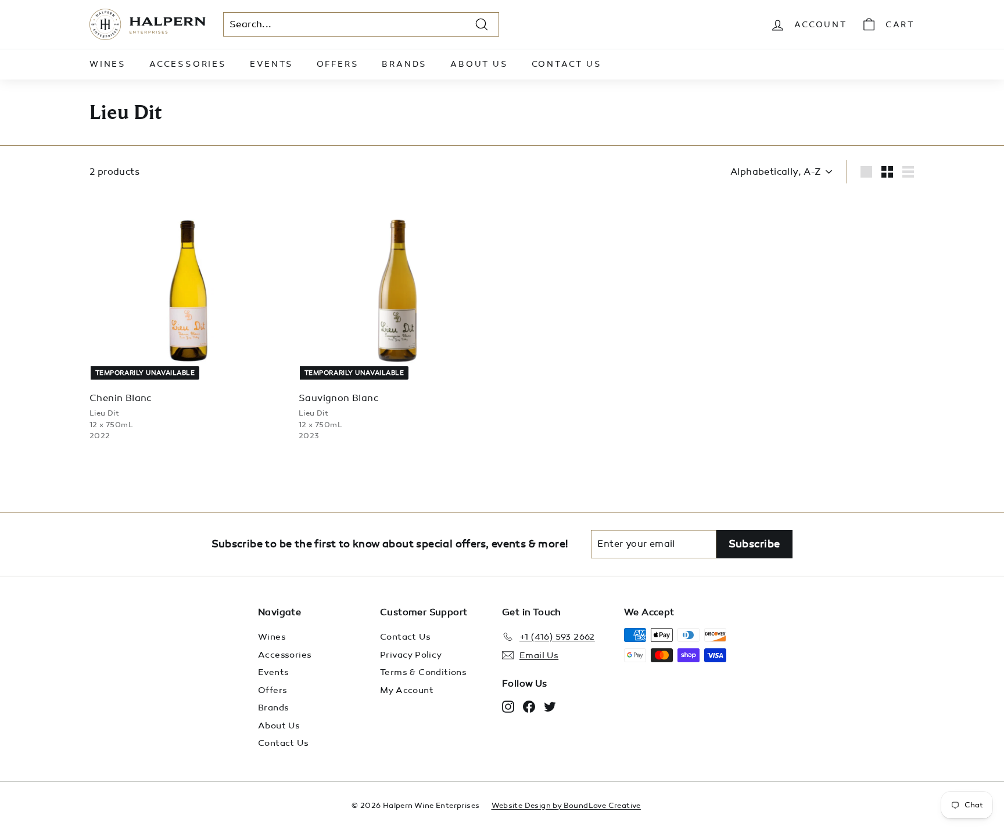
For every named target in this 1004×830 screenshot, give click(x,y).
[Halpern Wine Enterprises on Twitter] (550, 706)
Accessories (188, 64)
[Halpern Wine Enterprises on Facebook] (529, 706)
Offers (338, 64)
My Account (406, 690)
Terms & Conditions (423, 672)
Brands (404, 64)
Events (271, 64)
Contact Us (567, 64)
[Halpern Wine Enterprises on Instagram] (508, 706)
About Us (479, 64)
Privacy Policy (411, 654)
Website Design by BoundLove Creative (566, 805)
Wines (107, 64)
